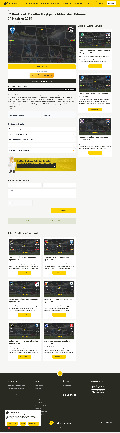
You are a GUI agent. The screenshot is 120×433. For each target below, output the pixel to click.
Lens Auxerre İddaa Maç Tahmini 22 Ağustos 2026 (58, 258)
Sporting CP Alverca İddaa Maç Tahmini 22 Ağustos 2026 (94, 52)
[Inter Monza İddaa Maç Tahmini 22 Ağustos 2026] (59, 331)
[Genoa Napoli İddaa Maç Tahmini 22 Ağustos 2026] (59, 289)
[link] (12, 3)
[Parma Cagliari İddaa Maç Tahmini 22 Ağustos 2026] (24, 289)
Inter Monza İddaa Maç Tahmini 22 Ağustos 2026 (57, 342)
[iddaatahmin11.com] (60, 423)
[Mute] (69, 89)
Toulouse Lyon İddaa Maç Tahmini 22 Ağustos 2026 (93, 138)
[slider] (72, 89)
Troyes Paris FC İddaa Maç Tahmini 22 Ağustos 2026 (94, 95)
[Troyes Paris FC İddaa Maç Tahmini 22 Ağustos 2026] (95, 83)
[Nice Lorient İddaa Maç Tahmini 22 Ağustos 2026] (24, 247)
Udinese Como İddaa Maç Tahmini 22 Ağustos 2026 (23, 342)
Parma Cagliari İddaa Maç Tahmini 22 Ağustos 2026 (23, 300)
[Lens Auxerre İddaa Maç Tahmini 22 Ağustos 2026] (59, 247)
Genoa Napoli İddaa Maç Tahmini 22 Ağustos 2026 (58, 300)
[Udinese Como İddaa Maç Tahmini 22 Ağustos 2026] (24, 331)
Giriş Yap (101, 3)
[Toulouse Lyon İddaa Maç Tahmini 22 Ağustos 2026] (95, 126)
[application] (42, 89)
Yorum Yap (63, 210)
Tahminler (12, 10)
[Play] (10, 89)
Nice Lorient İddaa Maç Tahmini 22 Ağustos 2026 (22, 258)
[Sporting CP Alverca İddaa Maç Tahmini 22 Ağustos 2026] (95, 40)
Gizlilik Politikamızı (11, 418)
